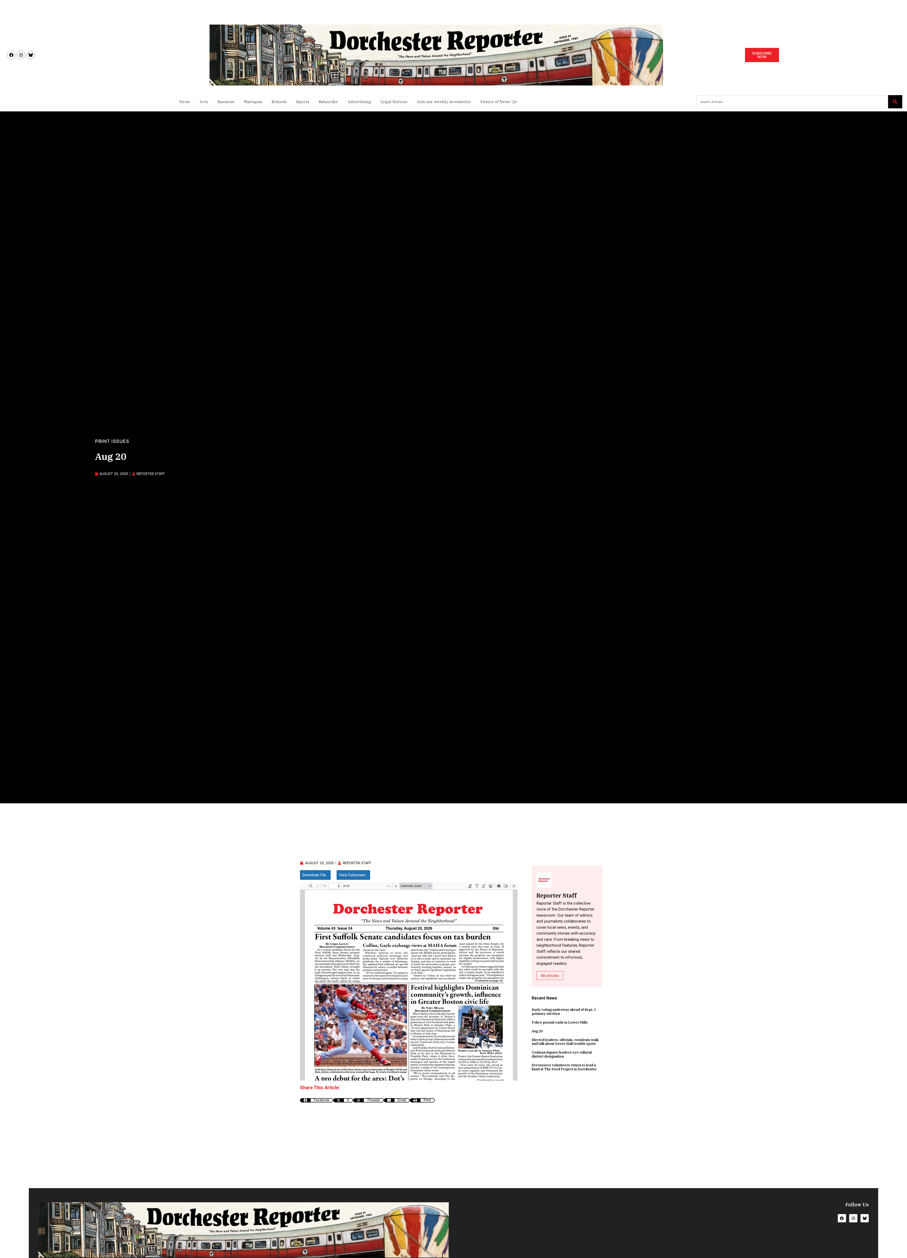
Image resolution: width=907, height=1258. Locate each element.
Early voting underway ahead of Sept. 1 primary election (564, 1012)
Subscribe (328, 101)
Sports (302, 101)
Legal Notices (394, 101)
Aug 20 (537, 1031)
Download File (314, 875)
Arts (203, 101)
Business (225, 101)
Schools (279, 101)
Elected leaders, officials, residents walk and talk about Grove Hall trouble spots (565, 1042)
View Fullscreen (352, 875)
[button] (316, 1100)
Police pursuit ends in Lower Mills (560, 1022)
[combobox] (792, 101)
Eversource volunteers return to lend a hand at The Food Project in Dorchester (564, 1067)
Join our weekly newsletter (444, 101)
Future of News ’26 (498, 101)
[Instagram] (21, 55)
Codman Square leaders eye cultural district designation (562, 1054)
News (184, 101)
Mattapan (253, 101)
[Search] (895, 101)
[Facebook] (11, 55)
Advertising (359, 101)
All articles (550, 975)
